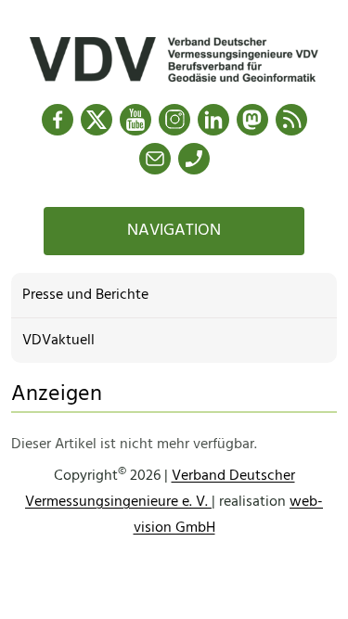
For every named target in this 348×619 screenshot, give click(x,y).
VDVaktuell (58, 341)
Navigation (174, 230)
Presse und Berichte (85, 295)
